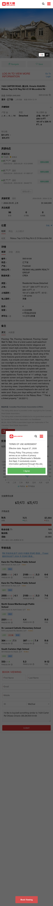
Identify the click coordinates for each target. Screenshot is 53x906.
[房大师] (8, 3)
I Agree (26, 470)
